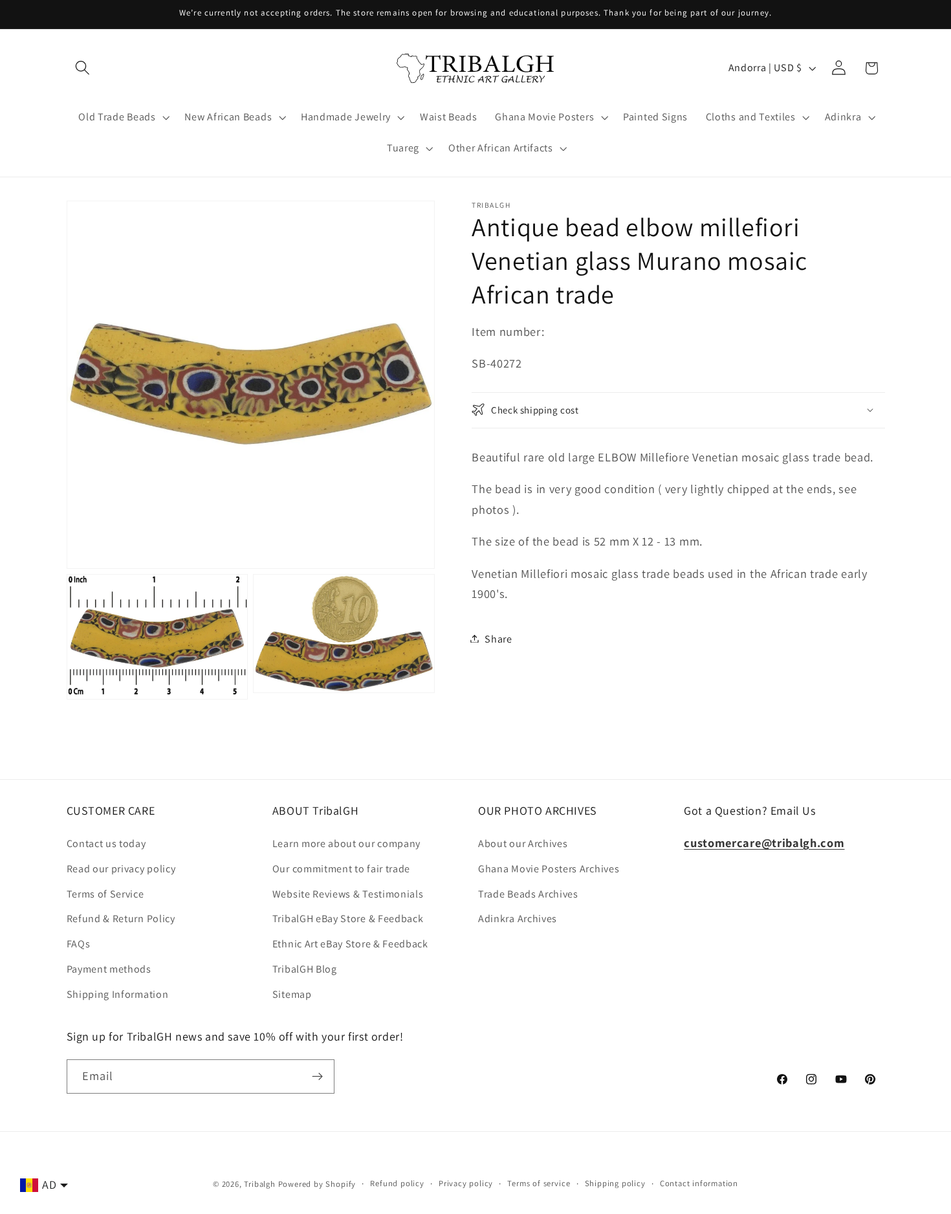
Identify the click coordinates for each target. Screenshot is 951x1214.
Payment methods (109, 969)
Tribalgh (259, 1183)
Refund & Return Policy (121, 918)
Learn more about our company (346, 843)
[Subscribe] (317, 1076)
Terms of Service (105, 894)
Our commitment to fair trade (341, 869)
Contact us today (106, 843)
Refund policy (397, 1183)
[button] (83, 68)
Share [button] (498, 638)
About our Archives (522, 843)
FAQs (79, 944)
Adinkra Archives (517, 918)
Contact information (699, 1183)
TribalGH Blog (304, 969)
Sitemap (292, 994)
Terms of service (538, 1183)
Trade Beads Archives (528, 894)
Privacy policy (466, 1183)
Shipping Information (118, 994)
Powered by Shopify (317, 1183)
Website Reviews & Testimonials (348, 894)
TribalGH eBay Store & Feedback (348, 918)
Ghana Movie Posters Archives (548, 869)
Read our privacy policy (121, 869)
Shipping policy (615, 1183)
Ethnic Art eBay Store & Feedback (350, 944)
